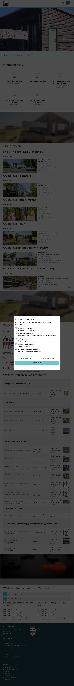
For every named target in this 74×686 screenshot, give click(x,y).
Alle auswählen (25, 358)
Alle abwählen (48, 358)
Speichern (37, 363)
